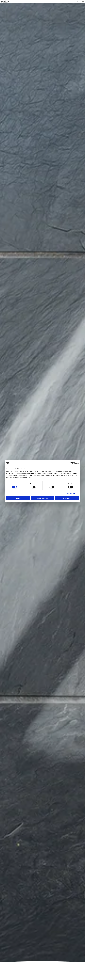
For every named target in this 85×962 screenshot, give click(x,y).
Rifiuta (18, 498)
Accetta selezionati (42, 498)
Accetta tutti (66, 498)
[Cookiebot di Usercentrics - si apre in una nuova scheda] (71, 463)
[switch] (33, 487)
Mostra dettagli (71, 493)
